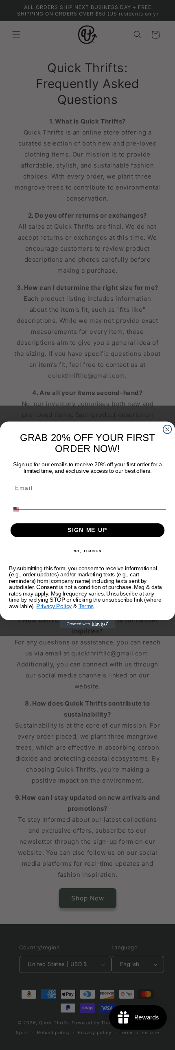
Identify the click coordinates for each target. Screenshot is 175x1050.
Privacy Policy (54, 606)
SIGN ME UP (87, 530)
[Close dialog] (167, 429)
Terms (86, 606)
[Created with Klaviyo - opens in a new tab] (87, 624)
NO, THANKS (88, 551)
